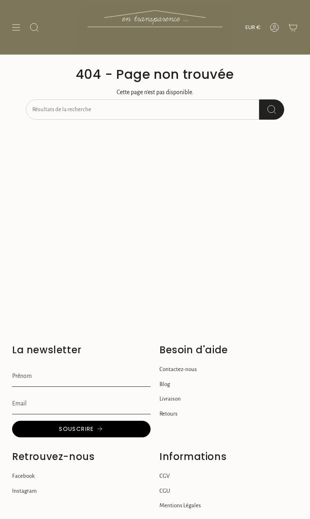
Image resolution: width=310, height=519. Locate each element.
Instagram (24, 491)
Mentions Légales (180, 505)
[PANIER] (293, 27)
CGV (164, 476)
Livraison (170, 399)
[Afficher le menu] (16, 27)
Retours (168, 414)
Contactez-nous (178, 369)
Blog (164, 384)
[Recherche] (271, 109)
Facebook (23, 476)
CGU (164, 491)
